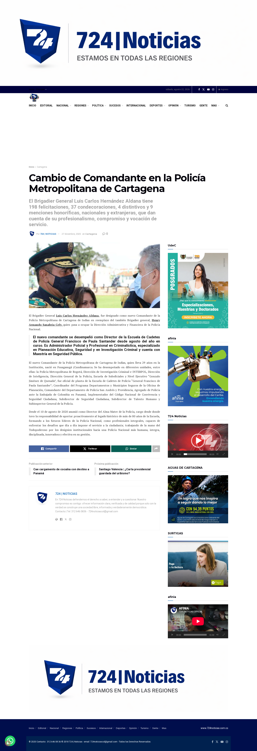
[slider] (195, 454)
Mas (214, 105)
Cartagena (42, 167)
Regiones (80, 105)
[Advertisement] (128, 135)
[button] (198, 441)
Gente (203, 105)
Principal (40, 89)
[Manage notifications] (7, 743)
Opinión (173, 105)
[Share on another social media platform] (156, 448)
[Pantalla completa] (223, 454)
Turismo (190, 105)
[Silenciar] (217, 454)
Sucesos (115, 105)
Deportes (156, 105)
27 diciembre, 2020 (71, 234)
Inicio (31, 89)
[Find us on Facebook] (199, 89)
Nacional (62, 105)
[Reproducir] (172, 454)
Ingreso (224, 89)
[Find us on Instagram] (213, 89)
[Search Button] (227, 105)
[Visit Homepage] (34, 97)
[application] (198, 441)
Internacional (136, 105)
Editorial (46, 105)
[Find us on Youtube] (208, 89)
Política (97, 105)
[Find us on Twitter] (203, 89)
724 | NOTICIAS (48, 234)
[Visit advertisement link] (128, 43)
